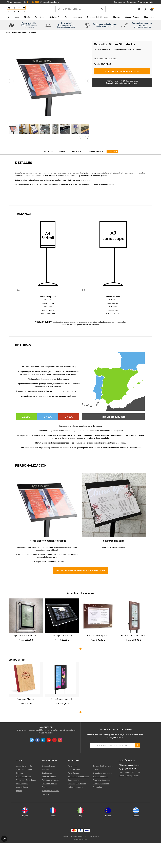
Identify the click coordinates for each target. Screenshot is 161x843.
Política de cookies (49, 784)
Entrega (76, 151)
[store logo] (16, 9)
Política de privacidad (50, 780)
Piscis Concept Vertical (61, 699)
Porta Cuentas (73, 773)
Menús (27, 17)
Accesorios (97, 787)
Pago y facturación (23, 776)
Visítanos (45, 769)
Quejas (19, 791)
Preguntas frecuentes (145, 2)
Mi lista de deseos (145, 9)
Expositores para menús (102, 773)
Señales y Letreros (100, 776)
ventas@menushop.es (51, 2)
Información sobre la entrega (125, 83)
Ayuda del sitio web (24, 769)
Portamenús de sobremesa (78, 776)
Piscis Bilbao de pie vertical (133, 635)
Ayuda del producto (24, 766)
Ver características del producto (105, 59)
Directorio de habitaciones (97, 17)
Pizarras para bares (101, 784)
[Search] (102, 9)
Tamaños (62, 151)
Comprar (112, 151)
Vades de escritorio (75, 787)
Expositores (40, 17)
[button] (11, 81)
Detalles (48, 151)
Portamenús (72, 766)
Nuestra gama (13, 17)
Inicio (8, 33)
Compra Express (132, 17)
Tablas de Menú (74, 769)
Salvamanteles (73, 780)
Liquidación (148, 17)
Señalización (54, 17)
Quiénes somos (119, 2)
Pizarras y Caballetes (101, 780)
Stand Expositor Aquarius (61, 635)
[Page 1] (80, 649)
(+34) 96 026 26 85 (129, 769)
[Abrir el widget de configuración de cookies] (4, 839)
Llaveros (116, 17)
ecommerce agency (80, 839)
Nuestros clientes (49, 776)
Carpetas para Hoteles (77, 784)
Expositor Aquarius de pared (25, 635)
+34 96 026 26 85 (32, 2)
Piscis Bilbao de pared (97, 635)
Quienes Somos (48, 766)
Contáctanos (131, 2)
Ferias (44, 787)
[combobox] (80, 9)
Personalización (94, 151)
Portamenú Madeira (25, 699)
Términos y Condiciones (26, 780)
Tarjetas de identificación (103, 766)
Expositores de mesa (73, 17)
